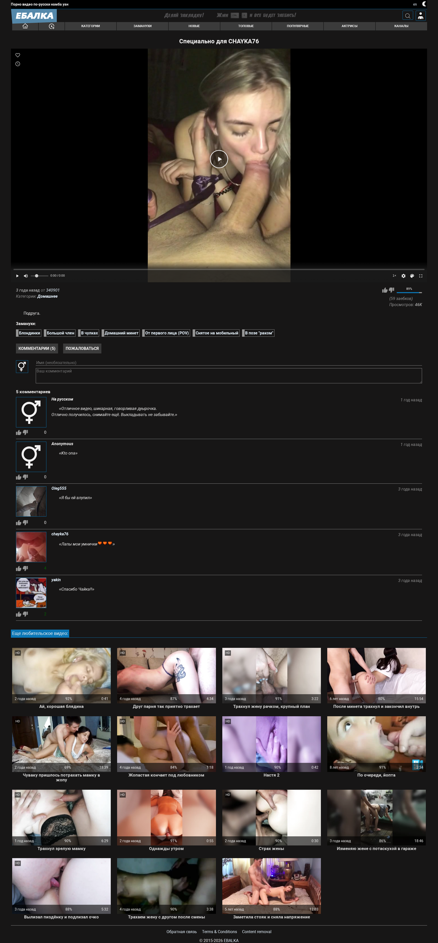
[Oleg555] (31, 502)
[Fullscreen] (421, 276)
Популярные (298, 26)
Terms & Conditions (219, 931)
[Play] (219, 159)
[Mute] (26, 276)
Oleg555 (58, 488)
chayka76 (59, 534)
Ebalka (231, 940)
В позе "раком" (259, 333)
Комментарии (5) (37, 348)
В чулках (89, 333)
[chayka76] (31, 547)
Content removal (256, 931)
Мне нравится (385, 290)
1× (394, 275)
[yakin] (31, 593)
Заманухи (143, 26)
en (415, 4)
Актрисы (349, 26)
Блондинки (29, 333)
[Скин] (412, 276)
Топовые (246, 26)
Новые (194, 26)
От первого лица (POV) (167, 333)
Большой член (60, 333)
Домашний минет (121, 333)
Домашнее (48, 296)
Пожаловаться (82, 348)
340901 (53, 290)
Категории (90, 26)
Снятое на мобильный (217, 333)
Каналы (401, 26)
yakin (56, 580)
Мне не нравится (391, 290)
